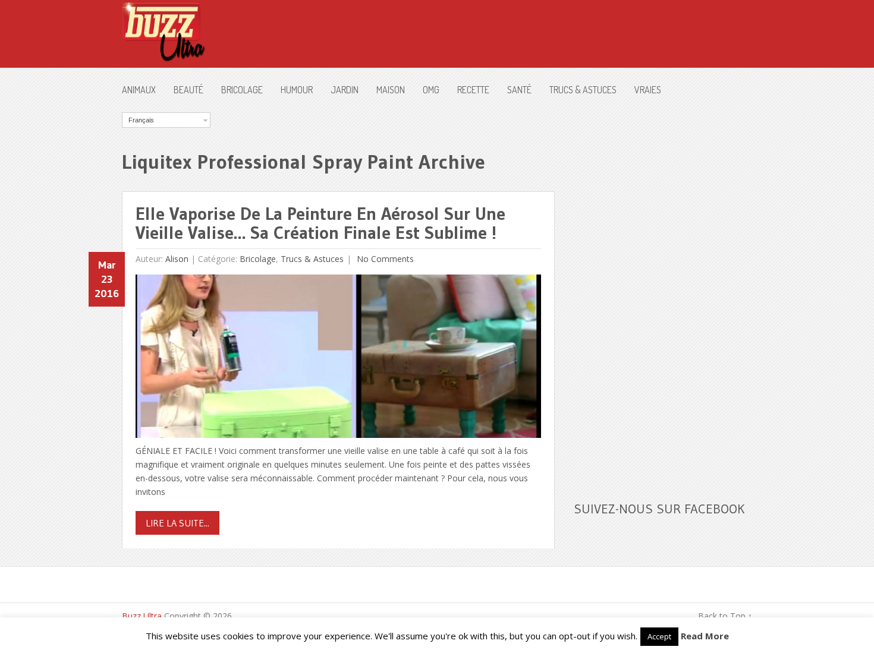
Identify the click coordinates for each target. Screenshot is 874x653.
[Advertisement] (663, 290)
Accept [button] (659, 636)
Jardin (345, 90)
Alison (176, 258)
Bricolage (242, 90)
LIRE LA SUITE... (177, 523)
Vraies (647, 90)
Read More (705, 636)
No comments (384, 258)
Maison (390, 90)
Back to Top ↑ (725, 616)
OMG (431, 90)
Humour (297, 90)
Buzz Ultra (142, 616)
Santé (519, 90)
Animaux (139, 90)
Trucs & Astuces (583, 90)
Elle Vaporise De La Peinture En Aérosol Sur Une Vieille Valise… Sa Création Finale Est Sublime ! (320, 223)
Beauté (188, 90)
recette (473, 90)
